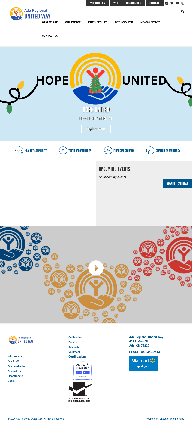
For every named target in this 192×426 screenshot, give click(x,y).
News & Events (150, 22)
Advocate (74, 347)
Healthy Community (36, 150)
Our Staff (13, 361)
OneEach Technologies (172, 418)
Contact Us (50, 35)
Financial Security (123, 150)
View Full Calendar (177, 183)
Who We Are (50, 22)
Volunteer (97, 3)
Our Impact (73, 22)
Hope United (96, 109)
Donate (154, 3)
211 (115, 3)
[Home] (33, 14)
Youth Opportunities (79, 150)
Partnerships (97, 22)
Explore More (96, 128)
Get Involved (124, 22)
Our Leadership (17, 366)
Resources (133, 3)
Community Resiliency (168, 150)
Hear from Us (15, 376)
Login (11, 381)
